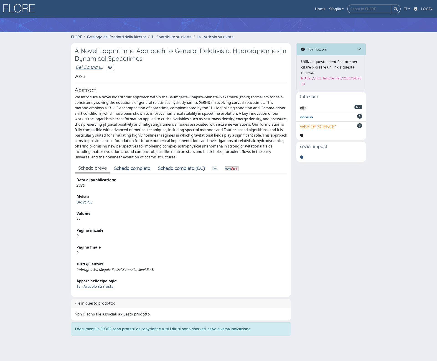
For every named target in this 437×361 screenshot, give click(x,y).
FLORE (76, 36)
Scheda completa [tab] (132, 168)
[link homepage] (21, 9)
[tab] (215, 168)
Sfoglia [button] (335, 8)
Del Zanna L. (89, 67)
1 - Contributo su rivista (171, 36)
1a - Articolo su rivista (215, 36)
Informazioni (316, 49)
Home (320, 8)
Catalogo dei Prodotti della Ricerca (116, 36)
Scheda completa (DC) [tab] (181, 168)
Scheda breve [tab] (92, 168)
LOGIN (426, 8)
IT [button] (405, 8)
